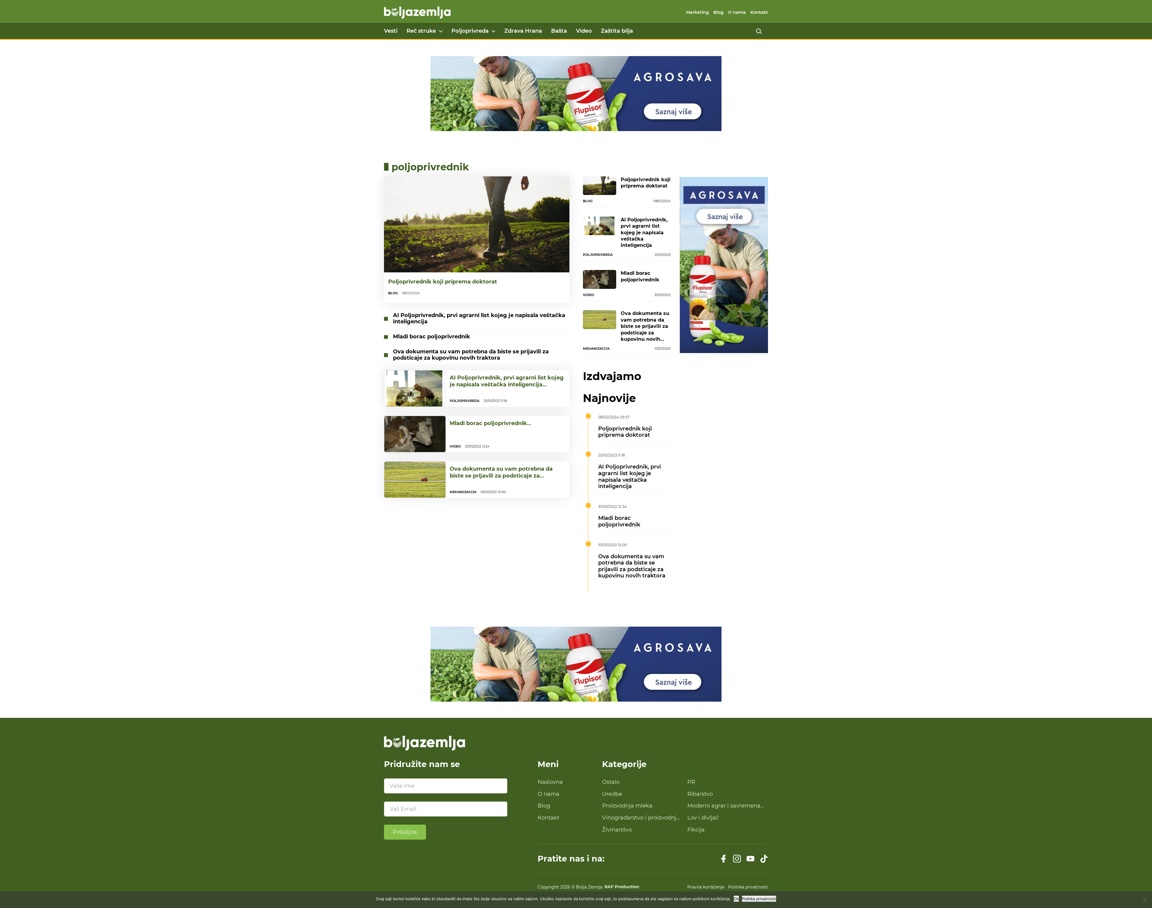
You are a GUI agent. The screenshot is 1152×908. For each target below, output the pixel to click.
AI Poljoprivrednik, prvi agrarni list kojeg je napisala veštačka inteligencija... (507, 381)
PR (691, 782)
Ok (736, 898)
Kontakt (759, 12)
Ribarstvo (700, 794)
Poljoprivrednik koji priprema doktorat (442, 281)
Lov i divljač (703, 817)
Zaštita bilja (617, 31)
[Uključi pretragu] (759, 31)
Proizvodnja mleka (627, 805)
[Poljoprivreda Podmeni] (493, 31)
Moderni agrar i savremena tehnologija (723, 806)
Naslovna (550, 782)
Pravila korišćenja (705, 887)
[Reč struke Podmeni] (440, 31)
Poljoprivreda (470, 31)
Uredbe (612, 794)
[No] (1145, 900)
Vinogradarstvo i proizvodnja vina (641, 818)
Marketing (697, 12)
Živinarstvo (617, 829)
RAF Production (621, 887)
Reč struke (421, 31)
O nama (737, 12)
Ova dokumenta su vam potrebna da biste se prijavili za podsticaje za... (501, 472)
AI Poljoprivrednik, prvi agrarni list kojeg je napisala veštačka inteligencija (479, 318)
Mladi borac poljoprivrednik (431, 336)
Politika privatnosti (748, 887)
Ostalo (611, 782)
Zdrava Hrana (523, 31)
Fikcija (696, 829)
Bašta (559, 31)
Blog (718, 12)
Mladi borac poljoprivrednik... (490, 423)
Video (584, 31)
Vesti (391, 31)
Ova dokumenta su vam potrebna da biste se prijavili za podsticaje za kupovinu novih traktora (471, 354)
